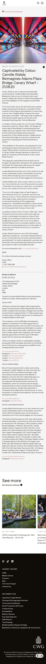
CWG (4, 573)
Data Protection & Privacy (12, 606)
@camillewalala (16, 401)
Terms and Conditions (11, 603)
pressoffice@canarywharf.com (15, 267)
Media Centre (7, 576)
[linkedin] (12, 562)
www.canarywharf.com (30, 248)
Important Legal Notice (11, 598)
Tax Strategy (7, 622)
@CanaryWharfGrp (16, 358)
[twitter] (8, 562)
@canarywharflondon (18, 354)
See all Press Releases (14, 12)
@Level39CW (14, 360)
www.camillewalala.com (11, 399)
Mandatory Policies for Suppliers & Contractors (21, 628)
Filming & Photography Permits (15, 600)
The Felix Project (9, 584)
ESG (4, 581)
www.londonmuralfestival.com (13, 456)
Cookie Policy (7, 609)
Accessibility (7, 611)
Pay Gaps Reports (9, 617)
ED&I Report (7, 619)
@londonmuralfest (17, 459)
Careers (5, 578)
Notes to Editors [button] (9, 275)
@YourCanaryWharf (16, 356)
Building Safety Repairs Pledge (14, 625)
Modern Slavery (8, 614)
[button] (38, 3)
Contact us (6, 586)
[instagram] (3, 562)
